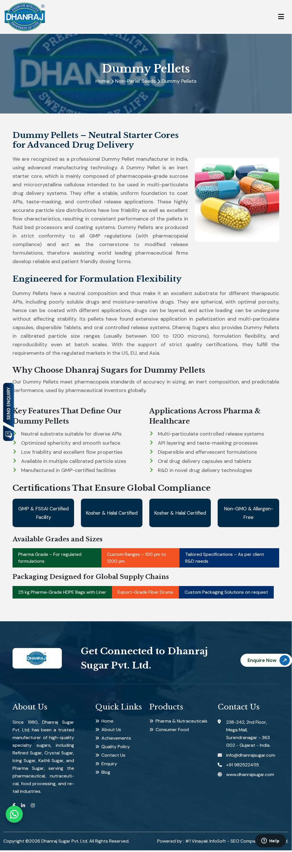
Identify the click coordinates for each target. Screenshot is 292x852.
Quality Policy (115, 747)
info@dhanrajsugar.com (250, 755)
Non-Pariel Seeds (135, 81)
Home (102, 81)
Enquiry (109, 764)
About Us (111, 730)
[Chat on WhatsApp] (14, 814)
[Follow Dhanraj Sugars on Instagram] (33, 805)
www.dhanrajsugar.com (250, 774)
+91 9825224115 (242, 765)
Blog (105, 772)
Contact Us (113, 755)
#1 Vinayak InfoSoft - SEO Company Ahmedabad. (236, 841)
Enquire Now (262, 660)
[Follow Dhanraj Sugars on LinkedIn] (23, 805)
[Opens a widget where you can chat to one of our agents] (270, 841)
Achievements (116, 738)
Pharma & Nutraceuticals (181, 721)
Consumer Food (172, 730)
